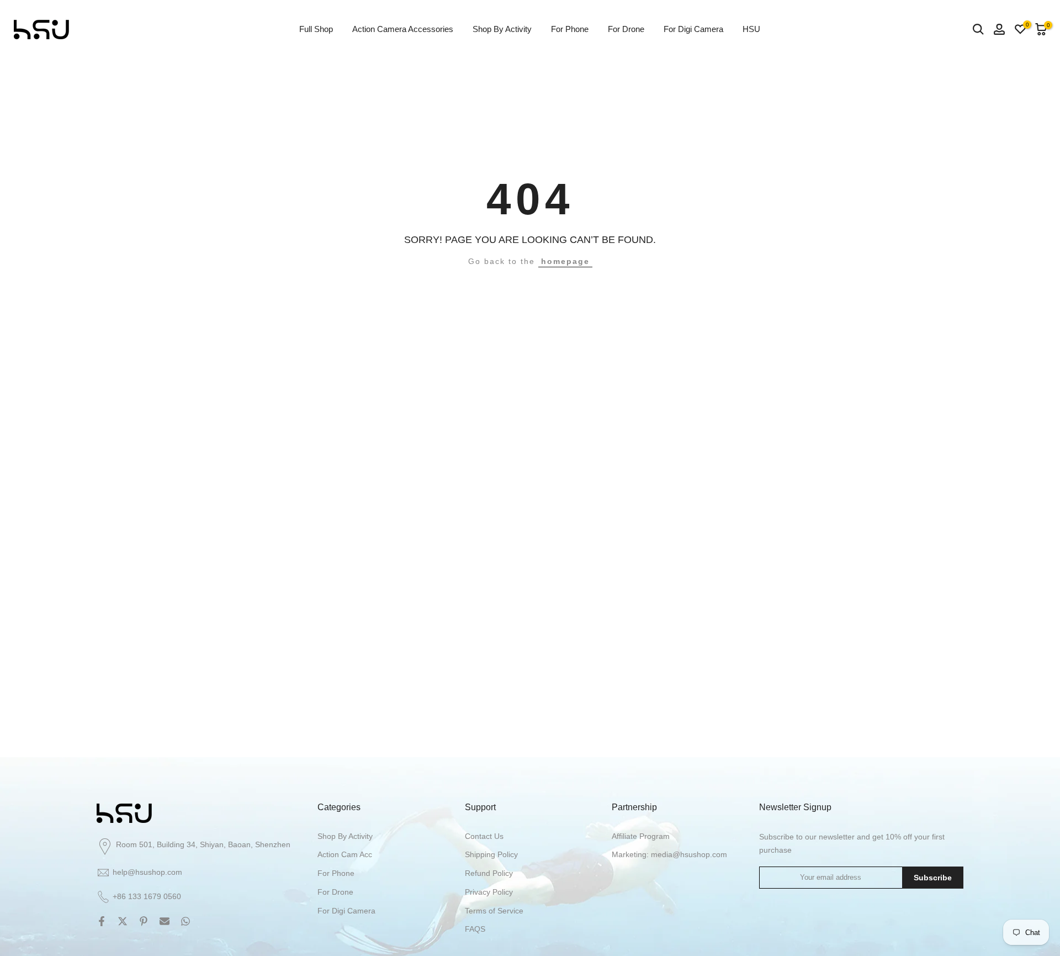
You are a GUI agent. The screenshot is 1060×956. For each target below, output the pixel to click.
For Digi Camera (693, 29)
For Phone (570, 29)
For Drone (626, 29)
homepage (565, 261)
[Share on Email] (164, 921)
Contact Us (484, 836)
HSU (751, 29)
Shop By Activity (502, 29)
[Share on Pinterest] (144, 921)
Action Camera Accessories (402, 29)
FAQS (475, 929)
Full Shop (316, 29)
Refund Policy (489, 873)
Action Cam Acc (344, 854)
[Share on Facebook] (102, 921)
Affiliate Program (641, 836)
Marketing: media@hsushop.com (669, 854)
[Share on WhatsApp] (185, 921)
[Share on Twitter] (123, 921)
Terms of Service (494, 910)
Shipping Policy (491, 854)
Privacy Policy (489, 892)
